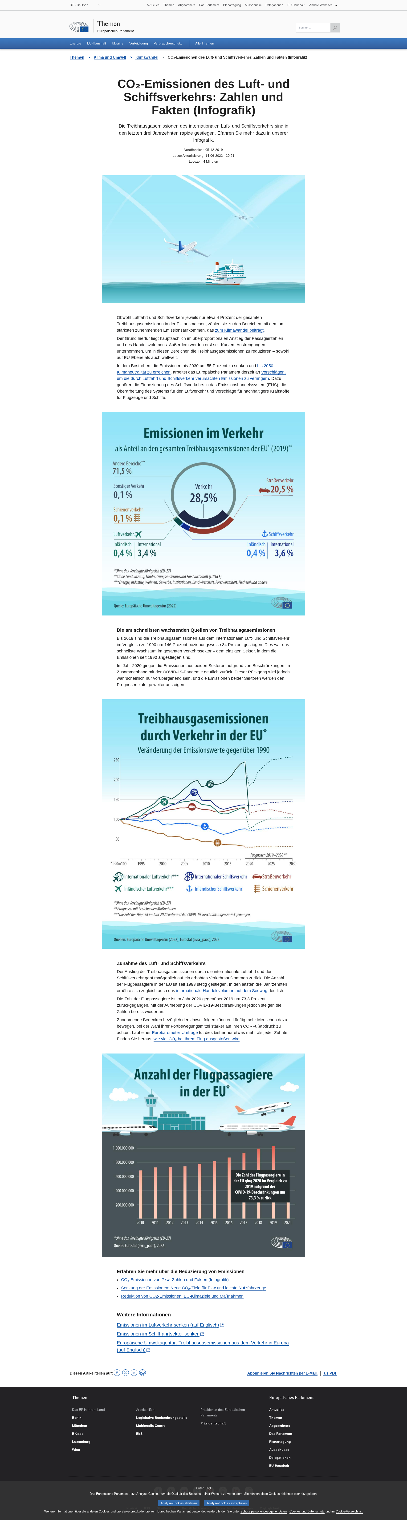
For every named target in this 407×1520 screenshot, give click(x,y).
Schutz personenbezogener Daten (263, 1511)
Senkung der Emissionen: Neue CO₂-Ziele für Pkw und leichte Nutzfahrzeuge (193, 1288)
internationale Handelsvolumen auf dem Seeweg (221, 990)
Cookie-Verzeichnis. (349, 1511)
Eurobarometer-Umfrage (175, 1032)
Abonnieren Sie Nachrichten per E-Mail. (282, 1373)
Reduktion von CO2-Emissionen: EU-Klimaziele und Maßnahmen (182, 1296)
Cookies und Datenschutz (307, 1511)
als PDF (330, 1373)
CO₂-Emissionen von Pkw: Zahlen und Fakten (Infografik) (175, 1279)
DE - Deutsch (79, 5)
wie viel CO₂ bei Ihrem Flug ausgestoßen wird (197, 1039)
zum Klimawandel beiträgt (239, 330)
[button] (323, 5)
